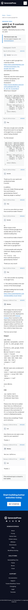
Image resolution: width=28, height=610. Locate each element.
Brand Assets (13, 545)
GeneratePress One (13, 560)
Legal (12, 589)
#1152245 (22, 459)
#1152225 (22, 424)
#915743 (22, 51)
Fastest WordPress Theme (13, 583)
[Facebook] (6, 521)
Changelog (13, 586)
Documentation (13, 578)
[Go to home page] (8, 4)
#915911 (22, 169)
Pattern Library (13, 539)
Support (13, 580)
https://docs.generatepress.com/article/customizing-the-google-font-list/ (14, 66)
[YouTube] (19, 521)
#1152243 (22, 444)
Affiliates (12, 542)
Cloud (13, 568)
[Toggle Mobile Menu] (25, 3)
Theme (13, 563)
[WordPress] (12, 521)
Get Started (14, 504)
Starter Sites (12, 536)
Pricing (13, 533)
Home (3, 15)
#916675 (22, 268)
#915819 (22, 118)
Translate (13, 592)
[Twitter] (9, 521)
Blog (13, 547)
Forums (9, 15)
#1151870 (22, 300)
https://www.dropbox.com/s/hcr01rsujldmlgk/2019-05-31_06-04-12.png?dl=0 (14, 87)
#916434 (22, 216)
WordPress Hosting (13, 550)
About (13, 530)
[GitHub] (16, 521)
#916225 (22, 200)
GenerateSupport (9, 40)
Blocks (13, 565)
